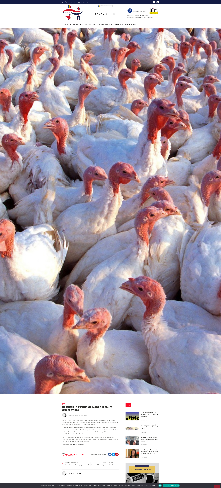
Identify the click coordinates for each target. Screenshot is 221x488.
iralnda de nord (78, 454)
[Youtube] (157, 2)
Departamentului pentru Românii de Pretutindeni (144, 17)
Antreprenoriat (102, 24)
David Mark (72, 444)
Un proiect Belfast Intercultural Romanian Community (137, 15)
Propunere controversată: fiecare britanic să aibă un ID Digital (149, 427)
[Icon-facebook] (154, 2)
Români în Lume (90, 24)
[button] (157, 24)
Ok (160, 485)
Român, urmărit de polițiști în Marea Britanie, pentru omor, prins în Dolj (149, 439)
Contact (134, 24)
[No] (217, 486)
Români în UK (77, 24)
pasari (65, 456)
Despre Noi (65, 24)
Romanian (103, 6)
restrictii (71, 456)
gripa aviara (67, 454)
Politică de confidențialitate (171, 485)
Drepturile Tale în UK (121, 24)
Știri (110, 24)
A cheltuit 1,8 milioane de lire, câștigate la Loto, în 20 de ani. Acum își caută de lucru (150, 451)
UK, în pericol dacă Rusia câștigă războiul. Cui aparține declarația (149, 414)
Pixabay (81, 444)
